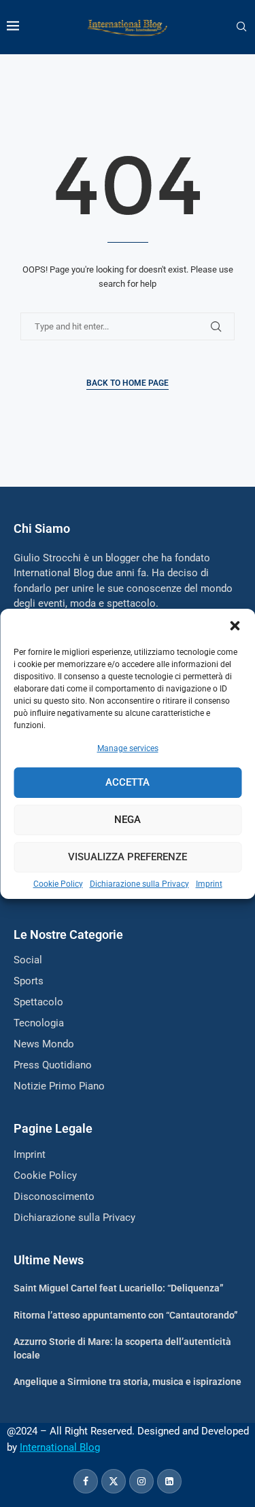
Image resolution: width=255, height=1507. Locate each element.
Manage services (127, 748)
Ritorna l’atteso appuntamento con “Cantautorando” (126, 1315)
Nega (127, 819)
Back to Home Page (127, 383)
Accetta (127, 782)
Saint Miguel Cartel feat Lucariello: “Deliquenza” (119, 1288)
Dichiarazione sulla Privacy (139, 884)
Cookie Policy (58, 884)
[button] (234, 625)
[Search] (241, 27)
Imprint (209, 884)
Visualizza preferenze (127, 857)
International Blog (60, 1447)
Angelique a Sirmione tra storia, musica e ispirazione (127, 1381)
